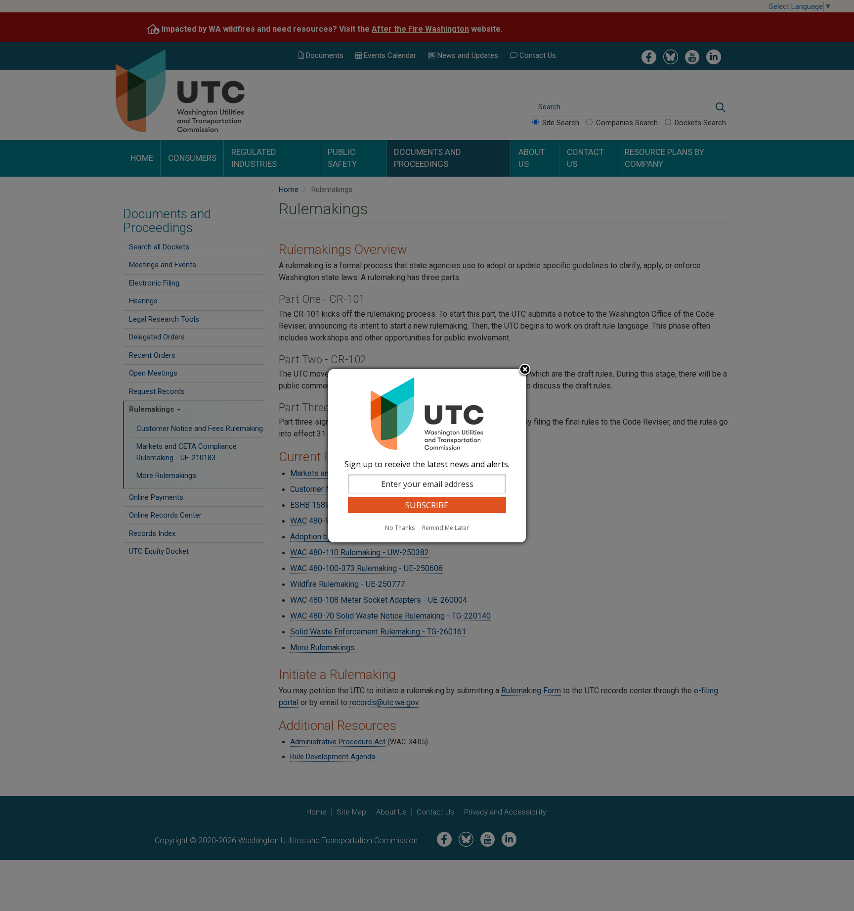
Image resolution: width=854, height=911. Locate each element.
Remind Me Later (445, 528)
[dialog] (427, 455)
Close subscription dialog (524, 370)
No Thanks (400, 528)
